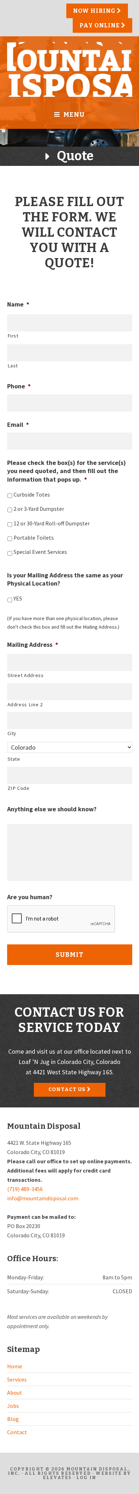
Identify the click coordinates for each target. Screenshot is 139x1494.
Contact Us (67, 1089)
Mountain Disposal (69, 69)
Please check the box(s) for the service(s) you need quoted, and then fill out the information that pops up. (66, 470)
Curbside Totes (32, 494)
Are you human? (29, 897)
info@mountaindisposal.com (42, 1198)
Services (17, 1379)
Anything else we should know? (52, 809)
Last (12, 365)
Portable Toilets (34, 537)
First (13, 335)
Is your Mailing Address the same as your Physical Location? (65, 579)
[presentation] (61, 919)
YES (18, 598)
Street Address (25, 675)
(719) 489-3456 (25, 1188)
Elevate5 (57, 1477)
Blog (13, 1418)
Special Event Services (40, 552)
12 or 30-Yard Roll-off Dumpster (52, 523)
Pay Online (100, 25)
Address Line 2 (25, 704)
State (13, 759)
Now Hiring (95, 10)
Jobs (13, 1405)
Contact (17, 1432)
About (14, 1392)
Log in (86, 1477)
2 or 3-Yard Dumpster (39, 508)
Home (14, 1366)
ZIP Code (18, 788)
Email (18, 424)
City (12, 733)
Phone (19, 386)
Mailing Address (32, 644)
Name (18, 304)
